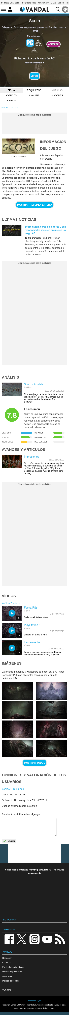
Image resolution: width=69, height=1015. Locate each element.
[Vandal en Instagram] (34, 939)
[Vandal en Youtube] (47, 939)
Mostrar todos (34, 762)
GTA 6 (53, 3)
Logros (34, 76)
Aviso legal (7, 976)
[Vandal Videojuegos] (34, 9)
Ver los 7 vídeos (11, 603)
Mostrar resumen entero (34, 204)
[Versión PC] (30, 43)
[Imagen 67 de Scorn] (17, 729)
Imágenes (57, 95)
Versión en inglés (34, 1001)
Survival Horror (57, 27)
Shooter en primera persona (30, 27)
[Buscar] (58, 9)
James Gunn (43, 3)
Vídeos (11, 100)
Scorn (34, 20)
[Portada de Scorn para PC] (18, 146)
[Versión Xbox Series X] (38, 42)
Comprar (53, 44)
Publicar (10, 841)
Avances (11, 95)
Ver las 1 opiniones (13, 788)
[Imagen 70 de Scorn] (51, 691)
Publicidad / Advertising (13, 967)
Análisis (34, 95)
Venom (61, 3)
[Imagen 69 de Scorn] (17, 710)
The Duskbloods (28, 3)
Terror (34, 30)
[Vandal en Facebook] (9, 939)
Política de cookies (10, 981)
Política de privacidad (12, 972)
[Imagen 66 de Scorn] (51, 729)
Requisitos (34, 90)
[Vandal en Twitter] (21, 939)
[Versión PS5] (34, 50)
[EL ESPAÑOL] (65, 9)
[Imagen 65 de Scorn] (17, 748)
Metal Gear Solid (11, 3)
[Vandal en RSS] (59, 939)
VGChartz (6, 990)
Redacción (7, 958)
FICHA (11, 90)
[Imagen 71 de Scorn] (17, 691)
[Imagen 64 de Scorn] (51, 748)
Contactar (6, 962)
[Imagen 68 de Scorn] (51, 710)
